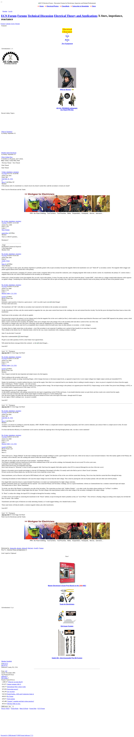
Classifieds (65, 6)
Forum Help (32, 708)
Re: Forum (10, 696)
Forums (22, 15)
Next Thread (16, 163)
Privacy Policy (5, 708)
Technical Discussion (40, 15)
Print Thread (5, 165)
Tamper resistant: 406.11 (14, 684)
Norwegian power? (12, 689)
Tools (67, 36)
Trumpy (41, 548)
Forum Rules (14, 708)
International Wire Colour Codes (16, 687)
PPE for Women (65, 89)
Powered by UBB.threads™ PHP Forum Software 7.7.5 (17, 735)
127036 (4, 437)
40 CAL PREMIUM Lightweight (67, 108)
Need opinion (11, 699)
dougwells (13, 548)
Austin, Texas (6, 261)
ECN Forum (9, 15)
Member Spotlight (6, 661)
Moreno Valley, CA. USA (9, 293)
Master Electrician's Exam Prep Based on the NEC (67, 585)
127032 (4, 255)
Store (94, 6)
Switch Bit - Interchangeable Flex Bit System (67, 658)
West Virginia (5, 230)
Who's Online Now (7, 157)
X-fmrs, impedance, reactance (10, 172)
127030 (4, 173)
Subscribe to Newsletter (80, 6)
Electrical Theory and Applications (75, 15)
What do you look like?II (15, 682)
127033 (4, 286)
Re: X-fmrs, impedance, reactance (11, 221)
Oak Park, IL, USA (7, 179)
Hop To (3, 550)
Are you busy (11, 691)
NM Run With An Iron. (14, 703)
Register (5, 11)
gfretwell (24, 548)
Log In (10, 11)
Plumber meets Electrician (8, 152)
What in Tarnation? (6, 131)
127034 (4, 358)
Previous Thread (6, 163)
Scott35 (36, 548)
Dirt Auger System (67, 626)
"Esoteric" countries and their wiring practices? (20, 701)
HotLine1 (30, 548)
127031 (4, 223)
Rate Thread (5, 168)
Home (42, 6)
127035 (4, 412)
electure (19, 548)
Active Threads (15, 24)
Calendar (8, 24)
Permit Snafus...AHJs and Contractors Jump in (20, 694)
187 (6, 671)
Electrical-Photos (53, 6)
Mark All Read (24, 708)
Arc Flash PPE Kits (67, 110)
